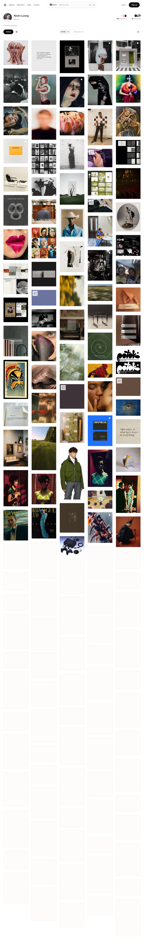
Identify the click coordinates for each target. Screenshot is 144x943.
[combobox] (73, 5)
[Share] (138, 31)
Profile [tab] (65, 32)
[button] (7, 17)
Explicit (16, 552)
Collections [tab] (78, 32)
